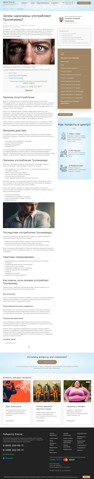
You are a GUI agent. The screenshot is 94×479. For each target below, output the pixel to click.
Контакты (80, 450)
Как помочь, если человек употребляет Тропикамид (75, 42)
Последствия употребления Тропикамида (72, 39)
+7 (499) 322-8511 (34, 86)
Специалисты (81, 447)
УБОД (51, 441)
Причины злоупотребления (69, 33)
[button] (25, 3)
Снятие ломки (54, 438)
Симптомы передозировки (69, 41)
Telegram (9, 458)
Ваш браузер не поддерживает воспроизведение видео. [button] (19, 67)
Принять (86, 477)
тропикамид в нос (10, 343)
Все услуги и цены (65, 114)
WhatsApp (9, 454)
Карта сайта (53, 452)
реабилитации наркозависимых (17, 75)
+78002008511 (29, 83)
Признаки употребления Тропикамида (72, 37)
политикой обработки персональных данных (66, 477)
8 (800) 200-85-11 (69, 2)
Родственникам (81, 433)
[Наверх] (29, 347)
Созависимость (82, 445)
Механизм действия (67, 35)
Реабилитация (67, 449)
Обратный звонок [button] (48, 362)
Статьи (52, 450)
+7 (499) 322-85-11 (69, 4)
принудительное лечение (15, 78)
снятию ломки (12, 73)
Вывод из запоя (67, 438)
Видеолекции (53, 447)
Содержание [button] (63, 31)
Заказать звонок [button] (84, 3)
